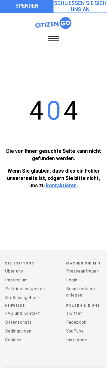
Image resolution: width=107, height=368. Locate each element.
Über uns (14, 271)
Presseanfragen (82, 271)
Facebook (76, 322)
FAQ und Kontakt (22, 313)
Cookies (13, 339)
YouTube (75, 331)
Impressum (16, 279)
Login (71, 279)
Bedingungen (18, 331)
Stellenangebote (22, 297)
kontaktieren (61, 185)
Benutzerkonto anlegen (81, 292)
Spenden (26, 6)
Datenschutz (18, 322)
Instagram (76, 339)
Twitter (74, 313)
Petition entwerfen (25, 288)
